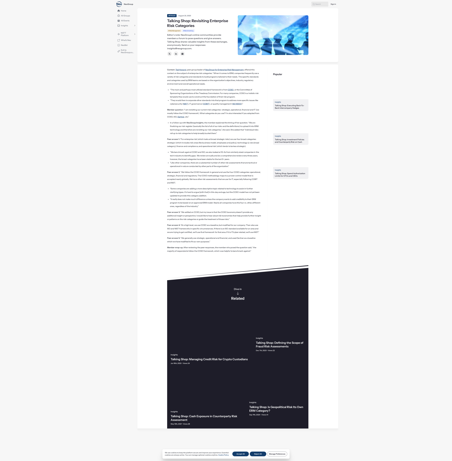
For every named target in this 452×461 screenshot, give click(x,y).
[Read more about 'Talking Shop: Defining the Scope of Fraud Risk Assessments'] (280, 321)
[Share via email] (182, 53)
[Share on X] (169, 53)
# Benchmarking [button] (188, 31)
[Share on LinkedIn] (176, 53)
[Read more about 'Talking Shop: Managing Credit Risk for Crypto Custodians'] (210, 329)
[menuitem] (125, 10)
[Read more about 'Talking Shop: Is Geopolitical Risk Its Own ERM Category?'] (277, 383)
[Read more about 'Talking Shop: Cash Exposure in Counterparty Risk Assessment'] (207, 388)
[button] (314, 4)
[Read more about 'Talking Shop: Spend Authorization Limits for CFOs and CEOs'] (290, 157)
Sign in (333, 4)
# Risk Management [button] (174, 31)
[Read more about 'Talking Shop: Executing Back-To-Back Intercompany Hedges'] (290, 89)
